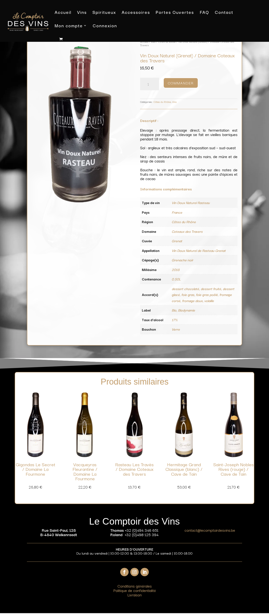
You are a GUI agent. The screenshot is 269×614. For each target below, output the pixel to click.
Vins (82, 12)
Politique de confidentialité (134, 590)
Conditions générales (134, 586)
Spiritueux (104, 12)
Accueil (63, 12)
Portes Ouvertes (175, 12)
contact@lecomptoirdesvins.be (210, 530)
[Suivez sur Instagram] (134, 572)
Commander (181, 83)
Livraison (134, 595)
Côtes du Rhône (167, 42)
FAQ (204, 12)
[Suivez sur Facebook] (124, 572)
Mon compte (69, 26)
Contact (224, 12)
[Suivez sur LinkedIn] (144, 572)
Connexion (105, 26)
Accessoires (136, 12)
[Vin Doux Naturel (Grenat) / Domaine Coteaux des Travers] (80, 201)
